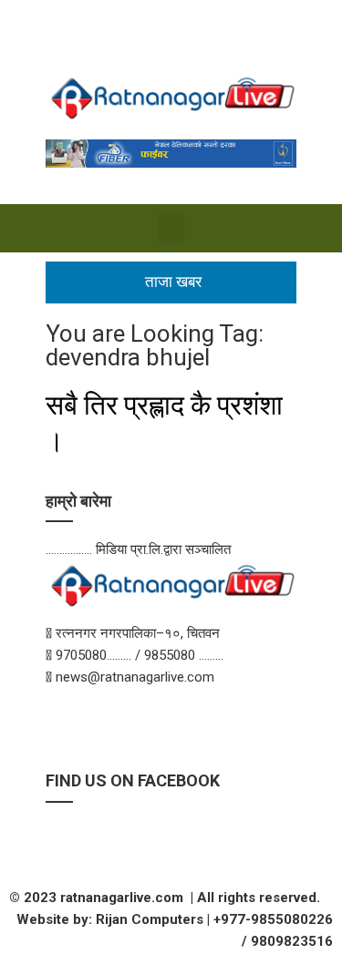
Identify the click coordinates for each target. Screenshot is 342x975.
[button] (171, 228)
